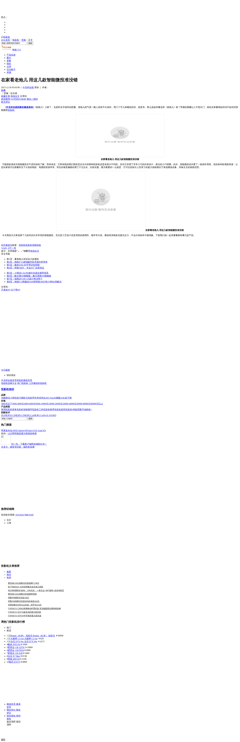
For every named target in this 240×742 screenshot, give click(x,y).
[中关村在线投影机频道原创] (20, 107)
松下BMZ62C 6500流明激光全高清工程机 (25, 587)
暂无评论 (5, 102)
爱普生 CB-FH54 (16, 650)
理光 (34, 398)
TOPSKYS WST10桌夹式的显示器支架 (24, 612)
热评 (9, 577)
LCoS (41, 415)
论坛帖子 (11, 69)
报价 (9, 63)
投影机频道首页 (24, 380)
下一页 (12, 248)
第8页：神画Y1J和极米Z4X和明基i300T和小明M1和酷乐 (34, 282)
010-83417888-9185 (25, 515)
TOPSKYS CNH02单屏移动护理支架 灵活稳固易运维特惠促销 (34, 609)
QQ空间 (14, 99)
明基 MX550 (14, 659)
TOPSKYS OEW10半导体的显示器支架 (24, 616)
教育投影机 (55, 409)
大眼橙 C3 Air (31, 638)
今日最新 (5, 370)
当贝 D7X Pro (30, 641)
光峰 (3, 398)
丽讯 (8, 398)
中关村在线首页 (9, 380)
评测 (9, 72)
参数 (9, 61)
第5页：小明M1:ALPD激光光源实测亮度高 (27, 273)
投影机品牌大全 (9, 383)
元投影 (29, 398)
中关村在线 (28, 87)
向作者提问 (6, 245)
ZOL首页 (5, 40)
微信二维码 (32, 99)
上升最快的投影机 (38, 383)
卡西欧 (22, 398)
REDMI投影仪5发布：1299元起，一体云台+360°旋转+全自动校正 (36, 590)
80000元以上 (97, 404)
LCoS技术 (34, 415)
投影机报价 (7, 389)
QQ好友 (22, 99)
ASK (62, 398)
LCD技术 (24, 415)
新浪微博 (5, 99)
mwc (31, 430)
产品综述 (11, 55)
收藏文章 (5, 96)
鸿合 (43, 398)
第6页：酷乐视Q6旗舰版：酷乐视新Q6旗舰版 (29, 276)
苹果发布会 (6, 430)
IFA (27, 430)
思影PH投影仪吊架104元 (18, 598)
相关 (9, 574)
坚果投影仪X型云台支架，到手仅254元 (25, 605)
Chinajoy (21, 430)
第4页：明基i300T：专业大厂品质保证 (25, 268)
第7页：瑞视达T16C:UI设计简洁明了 (24, 279)
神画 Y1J (16, 50)
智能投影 (36, 245)
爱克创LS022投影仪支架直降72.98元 (23, 583)
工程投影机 (44, 409)
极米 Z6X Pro (14, 644)
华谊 (39, 398)
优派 (16, 398)
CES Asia (37, 430)
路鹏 (3, 90)
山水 (54, 398)
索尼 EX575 (14, 662)
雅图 (58, 398)
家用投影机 (6, 409)
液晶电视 (32, 433)
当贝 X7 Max (14, 656)
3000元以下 (6, 404)
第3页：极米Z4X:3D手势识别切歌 (23, 265)
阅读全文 (15, 96)
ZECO (49, 398)
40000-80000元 (84, 404)
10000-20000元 (56, 404)
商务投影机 (17, 409)
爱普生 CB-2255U (16, 647)
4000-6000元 (30, 404)
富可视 (68, 398)
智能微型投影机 (31, 409)
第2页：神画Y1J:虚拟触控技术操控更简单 (27, 262)
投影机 (15, 40)
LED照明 (12, 433)
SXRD (53, 415)
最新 (9, 572)
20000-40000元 (70, 404)
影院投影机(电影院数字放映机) (76, 409)
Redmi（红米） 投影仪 (44, 635)
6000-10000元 (42, 404)
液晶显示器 (22, 433)
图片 (9, 58)
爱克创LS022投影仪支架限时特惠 (22, 594)
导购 (23, 40)
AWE (14, 430)
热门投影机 (22, 383)
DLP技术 (5, 415)
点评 (9, 66)
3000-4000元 (18, 404)
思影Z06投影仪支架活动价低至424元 (23, 601)
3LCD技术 (15, 415)
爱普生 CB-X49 (15, 653)
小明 (12, 398)
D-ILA (47, 415)
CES (44, 430)
